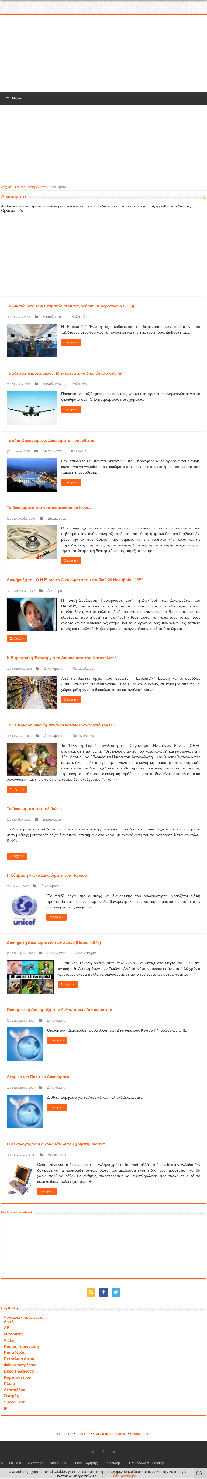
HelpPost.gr (64, 1434)
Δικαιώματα (52, 317)
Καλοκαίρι (79, 317)
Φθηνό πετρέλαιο (20, 1365)
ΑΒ (7, 1328)
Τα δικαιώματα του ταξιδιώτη (34, 808)
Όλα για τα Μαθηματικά (110, 1434)
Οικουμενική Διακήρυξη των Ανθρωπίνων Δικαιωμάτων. (60, 1009)
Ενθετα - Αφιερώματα (30, 187)
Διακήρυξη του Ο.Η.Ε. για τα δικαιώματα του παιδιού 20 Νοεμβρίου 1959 (75, 580)
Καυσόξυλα (15, 1352)
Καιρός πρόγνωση (21, 1346)
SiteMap (113, 1463)
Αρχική (6, 187)
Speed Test (14, 1402)
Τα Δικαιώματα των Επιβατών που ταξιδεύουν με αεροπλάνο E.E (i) (70, 306)
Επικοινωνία (139, 1463)
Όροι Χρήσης (86, 1463)
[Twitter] (116, 1292)
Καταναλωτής (83, 669)
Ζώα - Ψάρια (86, 953)
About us (58, 1463)
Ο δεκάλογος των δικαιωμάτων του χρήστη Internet (56, 1144)
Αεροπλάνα (14, 1389)
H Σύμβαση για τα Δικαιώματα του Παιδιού (47, 875)
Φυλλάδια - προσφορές (23, 1317)
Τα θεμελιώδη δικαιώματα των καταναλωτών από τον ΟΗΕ (62, 725)
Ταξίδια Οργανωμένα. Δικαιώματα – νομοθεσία (50, 440)
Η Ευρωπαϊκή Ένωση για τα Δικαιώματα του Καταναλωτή (62, 658)
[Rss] (91, 1292)
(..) (104, 1476)
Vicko (9, 1340)
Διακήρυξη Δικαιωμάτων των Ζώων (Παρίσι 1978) (54, 942)
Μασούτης (14, 1334)
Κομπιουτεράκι (18, 1377)
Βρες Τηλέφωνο (19, 1371)
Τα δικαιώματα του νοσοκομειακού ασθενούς (49, 507)
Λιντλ (9, 1321)
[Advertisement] (103, 53)
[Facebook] (103, 1292)
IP (6, 1408)
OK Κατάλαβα (124, 1476)
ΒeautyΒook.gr (141, 1434)
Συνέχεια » (71, 342)
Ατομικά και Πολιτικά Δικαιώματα (38, 1077)
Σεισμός (11, 1396)
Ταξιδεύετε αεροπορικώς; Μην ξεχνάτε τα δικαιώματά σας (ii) (64, 373)
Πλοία (9, 1383)
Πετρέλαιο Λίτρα (19, 1358)
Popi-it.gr (82, 1434)
